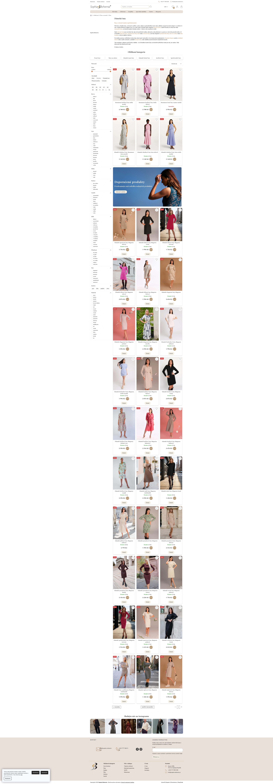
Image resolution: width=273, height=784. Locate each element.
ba (93, 338)
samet (94, 328)
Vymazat (104, 81)
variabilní (95, 240)
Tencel (94, 322)
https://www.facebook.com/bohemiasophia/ (137, 749)
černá (94, 100)
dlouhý (94, 185)
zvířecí (94, 165)
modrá (94, 108)
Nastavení (7, 778)
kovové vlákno (96, 303)
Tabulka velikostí (100, 1)
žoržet (94, 336)
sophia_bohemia (140, 749)
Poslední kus (106, 78)
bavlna (94, 297)
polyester (95, 316)
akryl (94, 295)
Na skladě (94, 76)
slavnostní (95, 278)
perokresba (95, 153)
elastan (94, 301)
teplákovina (95, 324)
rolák (94, 207)
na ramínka (95, 205)
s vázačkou (95, 236)
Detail (124, 114)
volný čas (95, 264)
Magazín (147, 768)
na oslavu (95, 258)
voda (94, 213)
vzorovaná (95, 120)
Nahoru (117, 707)
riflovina (95, 320)
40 (100, 87)
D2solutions (173, 782)
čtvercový (95, 197)
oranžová (95, 110)
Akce (93, 78)
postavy (95, 157)
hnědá (94, 106)
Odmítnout (35, 772)
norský (94, 149)
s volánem (95, 238)
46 (92, 90)
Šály (104, 772)
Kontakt (108, 1)
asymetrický (95, 195)
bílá (94, 98)
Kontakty (147, 770)
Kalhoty (105, 774)
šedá (94, 118)
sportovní (95, 282)
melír (94, 145)
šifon (94, 332)
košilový (95, 223)
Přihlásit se (156, 757)
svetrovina (95, 330)
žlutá (94, 126)
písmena (95, 155)
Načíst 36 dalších (147, 707)
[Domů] (90, 15)
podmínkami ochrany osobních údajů (174, 753)
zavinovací (95, 246)
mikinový (95, 225)
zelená (94, 122)
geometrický (96, 136)
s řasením (95, 234)
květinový (95, 141)
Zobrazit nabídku (121, 192)
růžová (94, 114)
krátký (94, 187)
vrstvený (95, 244)
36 (92, 87)
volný (94, 242)
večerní (94, 262)
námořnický (95, 147)
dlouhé (94, 171)
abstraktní (95, 134)
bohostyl (95, 272)
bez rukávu (95, 183)
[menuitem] (115, 11)
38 (96, 87)
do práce (95, 252)
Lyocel (94, 309)
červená (95, 102)
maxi (94, 175)
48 (96, 90)
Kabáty (105, 770)
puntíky (94, 161)
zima (108, 288)
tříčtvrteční (95, 189)
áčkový (94, 219)
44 (107, 87)
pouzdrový (95, 229)
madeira (95, 311)
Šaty (104, 768)
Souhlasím (44, 772)
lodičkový (95, 203)
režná (94, 112)
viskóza (94, 334)
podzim (102, 288)
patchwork (95, 151)
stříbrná (95, 116)
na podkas (95, 227)
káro (94, 138)
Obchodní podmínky (129, 768)
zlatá (94, 124)
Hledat (150, 6)
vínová (94, 127)
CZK (165, 7)
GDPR (125, 770)
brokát (94, 299)
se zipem (95, 232)
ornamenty (95, 163)
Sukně (105, 776)
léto (97, 288)
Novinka (99, 78)
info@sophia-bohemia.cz (174, 772)
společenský (96, 280)
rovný (94, 231)
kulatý (94, 199)
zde (21, 775)
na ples (94, 256)
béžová (94, 96)
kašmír (94, 140)
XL (109, 90)
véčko (94, 211)
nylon (94, 314)
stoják (94, 209)
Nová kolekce (106, 766)
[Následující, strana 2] (178, 707)
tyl (93, 326)
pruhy (94, 159)
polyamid (95, 318)
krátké (94, 173)
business (95, 274)
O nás (146, 766)
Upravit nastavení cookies (127, 782)
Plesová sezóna (96, 81)
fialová (94, 104)
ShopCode (180, 782)
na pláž (94, 254)
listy (94, 143)
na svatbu (95, 260)
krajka (94, 305)
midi (94, 177)
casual (94, 276)
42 (104, 87)
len (94, 307)
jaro (93, 288)
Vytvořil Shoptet (165, 782)
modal (94, 313)
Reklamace (92, 1)
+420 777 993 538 (173, 770)
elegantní (95, 270)
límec (94, 201)
